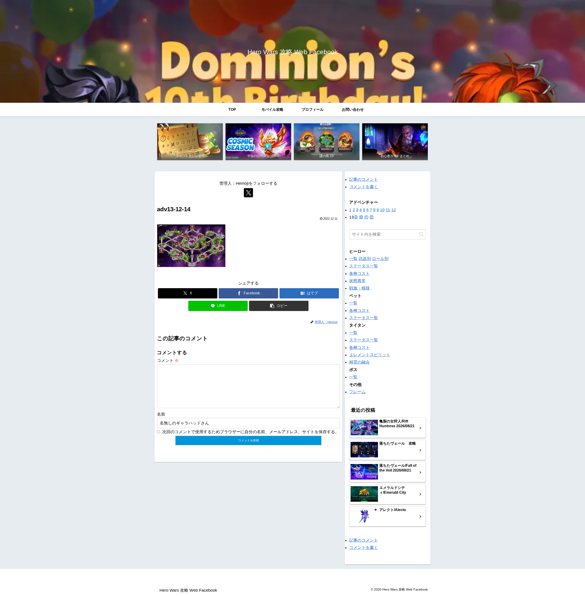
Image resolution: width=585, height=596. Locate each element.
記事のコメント (363, 179)
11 (388, 210)
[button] (278, 306)
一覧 (353, 258)
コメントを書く (363, 187)
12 (393, 210)
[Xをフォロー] (248, 192)
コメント (168, 360)
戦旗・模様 (359, 288)
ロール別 (380, 258)
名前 (161, 414)
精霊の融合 (359, 362)
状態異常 (357, 281)
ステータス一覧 (363, 266)
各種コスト (359, 273)
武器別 (365, 258)
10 (382, 210)
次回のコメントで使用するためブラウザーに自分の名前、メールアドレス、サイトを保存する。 (250, 432)
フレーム (357, 392)
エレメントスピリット (369, 355)
